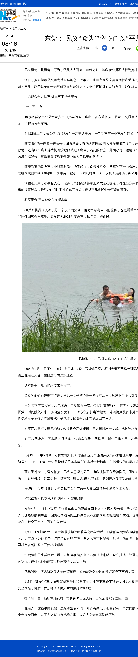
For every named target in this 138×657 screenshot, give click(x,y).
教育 (128, 13)
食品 (59, 18)
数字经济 (86, 18)
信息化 (76, 18)
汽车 (53, 18)
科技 (133, 13)
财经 (84, 13)
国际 (78, 13)
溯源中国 (123, 18)
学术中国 (96, 18)
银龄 (114, 18)
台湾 (101, 13)
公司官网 (27, 15)
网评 (89, 13)
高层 (61, 13)
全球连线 (120, 13)
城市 (130, 18)
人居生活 (67, 18)
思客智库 (109, 13)
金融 (48, 18)
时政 (67, 13)
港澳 (95, 13)
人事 (72, 13)
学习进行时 (52, 13)
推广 (14, 28)
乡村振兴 (107, 18)
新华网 (4, 28)
